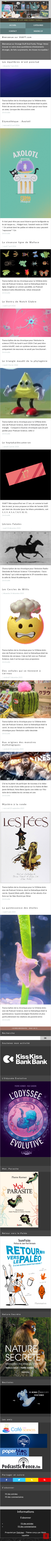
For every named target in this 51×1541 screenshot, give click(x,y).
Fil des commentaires (14, 1497)
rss (32, 1480)
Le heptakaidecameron (16, 443)
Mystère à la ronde (14, 804)
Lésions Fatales (12, 524)
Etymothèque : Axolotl (16, 121)
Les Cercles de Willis (15, 589)
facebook (6, 1480)
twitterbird (19, 1480)
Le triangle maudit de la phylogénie (25, 361)
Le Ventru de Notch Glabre (19, 302)
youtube (44, 1480)
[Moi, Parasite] (25, 1199)
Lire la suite (6, 112)
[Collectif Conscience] (25, 1441)
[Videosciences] (25, 1462)
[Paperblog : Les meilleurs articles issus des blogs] (25, 1452)
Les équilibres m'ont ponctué (20, 62)
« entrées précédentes (19, 1028)
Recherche (8, 1033)
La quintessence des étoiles (20, 908)
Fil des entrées (11, 1494)
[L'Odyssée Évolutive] (25, 1119)
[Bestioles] (25, 1399)
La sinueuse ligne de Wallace (20, 242)
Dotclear (20, 1532)
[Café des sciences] (25, 1428)
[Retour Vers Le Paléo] (25, 1272)
